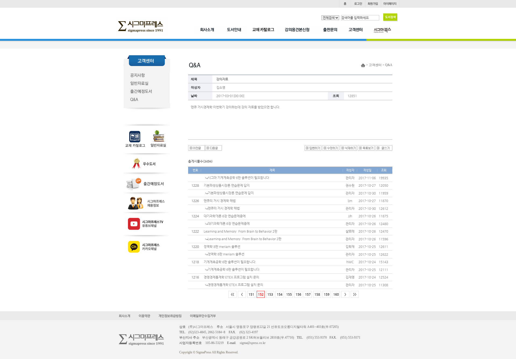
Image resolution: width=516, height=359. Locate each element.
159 (326, 294)
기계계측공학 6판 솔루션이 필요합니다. (230, 262)
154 (279, 294)
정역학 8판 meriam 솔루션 (222, 246)
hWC (350, 262)
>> (354, 294)
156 (298, 294)
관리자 (350, 178)
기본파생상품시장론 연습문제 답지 (227, 185)
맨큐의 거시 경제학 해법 (220, 201)
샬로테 (350, 231)
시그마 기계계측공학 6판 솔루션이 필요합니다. (239, 178)
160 (336, 294)
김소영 (220, 87)
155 (289, 294)
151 (251, 294)
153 (270, 294)
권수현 (350, 185)
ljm (350, 201)
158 (317, 294)
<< (232, 294)
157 (308, 294)
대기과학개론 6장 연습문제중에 (225, 216)
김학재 (350, 246)
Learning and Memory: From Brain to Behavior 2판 (240, 231)
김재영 (350, 277)
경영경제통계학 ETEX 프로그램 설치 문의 (231, 277)
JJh (350, 216)
